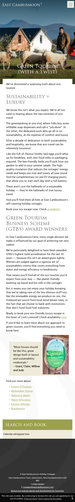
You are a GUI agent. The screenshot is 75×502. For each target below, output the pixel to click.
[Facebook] (69, 437)
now (63, 317)
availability (53, 209)
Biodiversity (18, 408)
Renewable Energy (22, 391)
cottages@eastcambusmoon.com (38, 487)
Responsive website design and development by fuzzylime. (37, 491)
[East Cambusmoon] (22, 4)
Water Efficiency (21, 400)
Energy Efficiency (21, 386)
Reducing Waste (20, 395)
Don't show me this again (50, 499)
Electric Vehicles (20, 404)
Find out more (30, 499)
